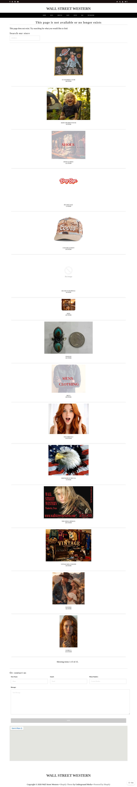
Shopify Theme (66, 784)
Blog (51, 15)
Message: (13, 687)
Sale (82, 15)
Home (44, 15)
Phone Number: (93, 676)
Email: (52, 676)
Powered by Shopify (102, 784)
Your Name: (14, 676)
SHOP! (67, 15)
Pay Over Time (91, 15)
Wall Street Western (68, 9)
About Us (60, 15)
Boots (75, 15)
